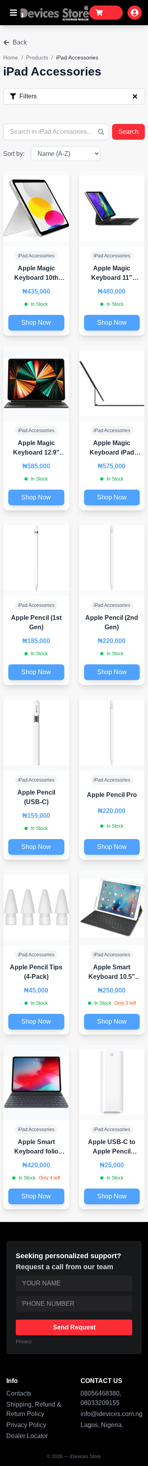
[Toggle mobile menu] (13, 13)
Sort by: (13, 153)
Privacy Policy (26, 1425)
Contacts (18, 1393)
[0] (106, 13)
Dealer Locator (27, 1436)
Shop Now (36, 322)
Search (128, 131)
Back (20, 42)
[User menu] (134, 13)
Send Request (74, 1327)
